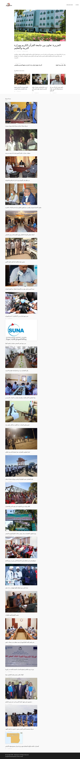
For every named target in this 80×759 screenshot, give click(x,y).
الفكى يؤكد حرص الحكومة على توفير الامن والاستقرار (17, 506)
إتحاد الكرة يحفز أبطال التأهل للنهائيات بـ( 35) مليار (16, 588)
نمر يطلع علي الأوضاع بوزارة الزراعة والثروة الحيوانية (17, 180)
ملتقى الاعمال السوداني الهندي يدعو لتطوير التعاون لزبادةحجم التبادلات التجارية (23, 207)
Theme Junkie (20, 756)
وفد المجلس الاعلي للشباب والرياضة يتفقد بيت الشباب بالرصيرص (20, 397)
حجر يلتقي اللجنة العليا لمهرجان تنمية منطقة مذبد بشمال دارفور (19, 642)
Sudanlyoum (16, 754)
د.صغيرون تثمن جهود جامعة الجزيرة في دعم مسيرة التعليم (18, 702)
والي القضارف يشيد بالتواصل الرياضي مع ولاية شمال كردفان (19, 479)
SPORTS (77, 4)
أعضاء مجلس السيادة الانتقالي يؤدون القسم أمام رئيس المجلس (19, 234)
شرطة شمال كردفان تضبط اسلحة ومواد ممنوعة (16, 126)
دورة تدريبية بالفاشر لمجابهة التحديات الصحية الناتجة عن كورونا (19, 669)
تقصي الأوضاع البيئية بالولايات (12, 615)
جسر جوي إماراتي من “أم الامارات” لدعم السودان (16, 316)
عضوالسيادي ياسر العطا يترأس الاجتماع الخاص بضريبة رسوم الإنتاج (20, 560)
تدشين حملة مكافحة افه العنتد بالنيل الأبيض (15, 262)
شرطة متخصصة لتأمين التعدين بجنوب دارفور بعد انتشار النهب (19, 729)
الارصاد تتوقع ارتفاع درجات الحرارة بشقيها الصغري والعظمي (28, 65)
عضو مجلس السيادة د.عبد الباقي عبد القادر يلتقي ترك (17, 425)
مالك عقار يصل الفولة (61, 65)
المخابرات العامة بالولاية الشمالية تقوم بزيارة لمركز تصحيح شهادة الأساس (22, 746)
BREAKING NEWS (70, 4)
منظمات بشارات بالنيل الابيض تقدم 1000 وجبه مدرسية (17, 153)
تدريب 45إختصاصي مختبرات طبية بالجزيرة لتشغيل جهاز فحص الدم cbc (39, 88)
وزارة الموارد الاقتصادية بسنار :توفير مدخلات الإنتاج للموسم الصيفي (20, 533)
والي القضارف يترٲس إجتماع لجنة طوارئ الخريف (16, 370)
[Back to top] (79, 757)
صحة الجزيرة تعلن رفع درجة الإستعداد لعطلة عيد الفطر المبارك (19, 289)
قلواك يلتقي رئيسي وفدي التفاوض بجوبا (14, 674)
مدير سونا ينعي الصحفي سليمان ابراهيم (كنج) (15, 343)
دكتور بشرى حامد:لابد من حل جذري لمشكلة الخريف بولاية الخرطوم (56, 88)
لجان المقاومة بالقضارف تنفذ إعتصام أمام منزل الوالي (17, 452)
